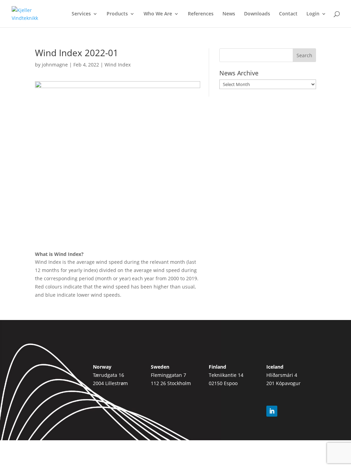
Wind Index (118, 64)
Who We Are (158, 14)
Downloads (257, 14)
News (228, 14)
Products (117, 14)
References (201, 14)
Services (81, 14)
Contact (288, 14)
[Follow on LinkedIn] (271, 411)
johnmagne (55, 64)
